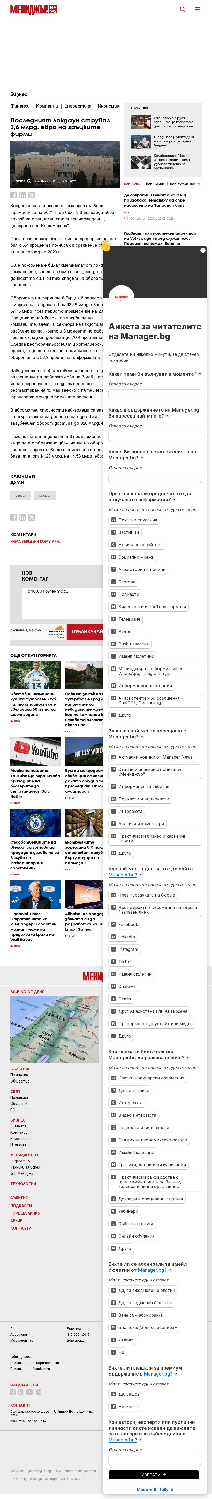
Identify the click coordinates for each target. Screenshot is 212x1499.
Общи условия (21, 1356)
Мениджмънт (24, 1155)
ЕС (12, 1110)
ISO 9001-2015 (78, 1334)
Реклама (74, 1328)
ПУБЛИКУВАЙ (87, 632)
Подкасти (21, 1205)
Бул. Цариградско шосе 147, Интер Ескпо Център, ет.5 (51, 1413)
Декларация (76, 1340)
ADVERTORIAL (140, 108)
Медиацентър (22, 1340)
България (20, 1069)
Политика (19, 1075)
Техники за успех (25, 1167)
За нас (15, 1328)
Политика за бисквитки (30, 1368)
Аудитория (19, 1334)
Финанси (18, 1126)
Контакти (20, 1228)
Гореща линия (25, 1213)
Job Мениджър (23, 1173)
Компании (19, 1132)
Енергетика (21, 1138)
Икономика (20, 1145)
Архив (16, 1220)
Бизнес (18, 94)
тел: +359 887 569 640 (28, 1421)
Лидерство (20, 1161)
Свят (15, 1091)
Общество (20, 1081)
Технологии (23, 1183)
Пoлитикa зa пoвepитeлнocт (34, 1362)
